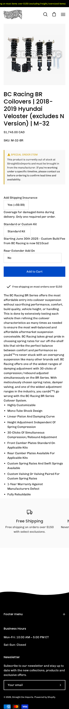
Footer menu (13, 614)
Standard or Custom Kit (20, 224)
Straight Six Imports (22, 697)
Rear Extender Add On (19, 250)
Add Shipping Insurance (20, 197)
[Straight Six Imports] (13, 14)
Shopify (51, 697)
